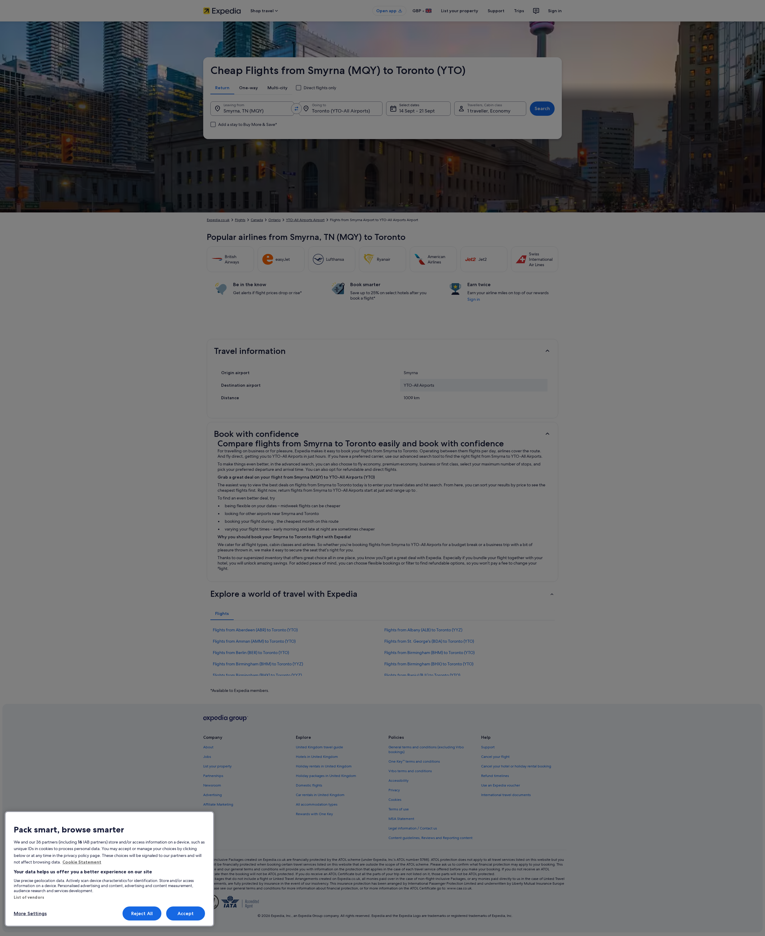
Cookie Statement (81, 862)
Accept (186, 913)
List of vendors (29, 897)
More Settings (30, 913)
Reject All (142, 913)
